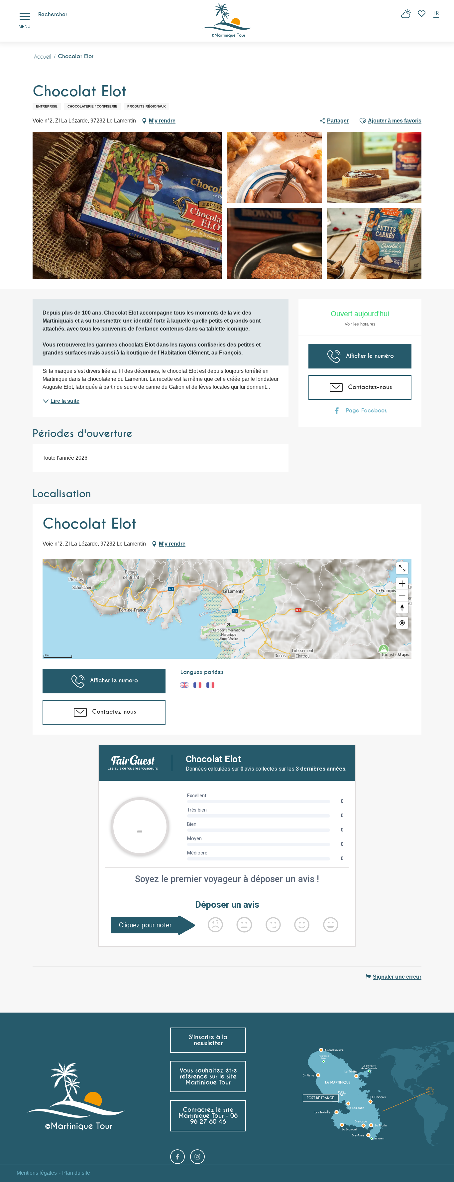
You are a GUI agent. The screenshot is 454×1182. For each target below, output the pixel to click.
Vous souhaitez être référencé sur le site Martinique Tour (208, 1076)
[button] (436, 14)
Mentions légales (37, 1173)
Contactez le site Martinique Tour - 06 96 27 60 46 (208, 1115)
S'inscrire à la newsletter (208, 1040)
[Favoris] (422, 13)
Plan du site (76, 1173)
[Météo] (406, 16)
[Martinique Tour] (227, 20)
